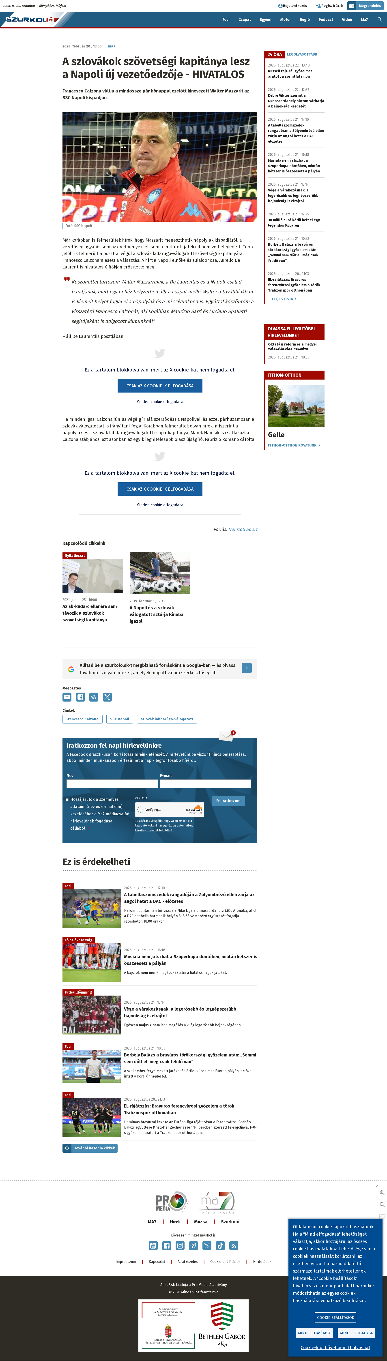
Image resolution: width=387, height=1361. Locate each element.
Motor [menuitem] (285, 19)
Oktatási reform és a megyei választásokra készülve (292, 346)
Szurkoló (230, 1221)
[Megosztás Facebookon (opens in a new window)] (80, 697)
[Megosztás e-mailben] (66, 697)
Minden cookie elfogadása (159, 401)
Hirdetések (262, 1262)
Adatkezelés (188, 1262)
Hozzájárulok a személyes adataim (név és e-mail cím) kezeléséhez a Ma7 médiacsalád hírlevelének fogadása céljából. (99, 814)
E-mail (166, 775)
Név (70, 775)
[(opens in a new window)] (153, 1245)
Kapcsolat (157, 1262)
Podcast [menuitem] (326, 19)
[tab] (275, 54)
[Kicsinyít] (382, 1205)
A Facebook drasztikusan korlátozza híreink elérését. (116, 754)
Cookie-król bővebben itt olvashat (335, 1347)
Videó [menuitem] (347, 19)
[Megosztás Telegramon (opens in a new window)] (93, 697)
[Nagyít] (382, 1193)
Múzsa (201, 1221)
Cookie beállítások (225, 1262)
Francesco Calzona (83, 719)
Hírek (175, 1221)
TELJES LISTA (282, 299)
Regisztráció (332, 6)
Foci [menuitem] (226, 19)
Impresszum (126, 1262)
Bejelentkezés (295, 6)
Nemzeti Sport (242, 529)
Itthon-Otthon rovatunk (292, 445)
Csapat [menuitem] (245, 19)
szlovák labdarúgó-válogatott (167, 719)
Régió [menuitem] (305, 19)
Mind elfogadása (356, 1333)
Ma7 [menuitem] (364, 19)
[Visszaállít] (382, 1217)
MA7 (152, 1221)
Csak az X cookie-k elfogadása (160, 386)
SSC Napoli (119, 719)
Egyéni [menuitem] (265, 19)
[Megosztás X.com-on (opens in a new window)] (107, 697)
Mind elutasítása (314, 1333)
